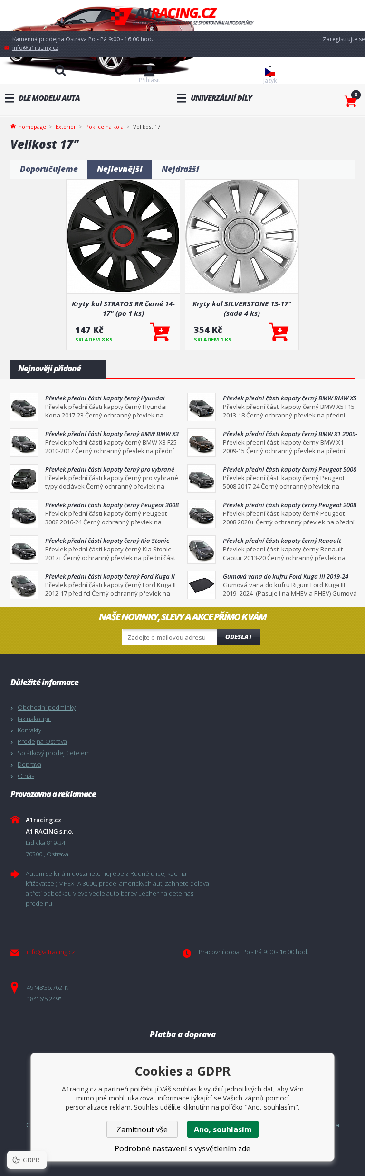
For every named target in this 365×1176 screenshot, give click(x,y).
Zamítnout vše (142, 1129)
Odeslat (238, 637)
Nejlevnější (120, 168)
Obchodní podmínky (47, 707)
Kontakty (29, 730)
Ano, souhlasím (223, 1129)
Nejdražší (180, 168)
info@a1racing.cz (35, 48)
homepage (32, 126)
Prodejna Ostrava (42, 741)
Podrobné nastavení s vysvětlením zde (182, 1148)
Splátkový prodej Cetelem (54, 753)
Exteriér (66, 126)
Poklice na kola (105, 126)
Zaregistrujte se (344, 39)
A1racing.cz (182, 15)
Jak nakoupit (34, 718)
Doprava (29, 764)
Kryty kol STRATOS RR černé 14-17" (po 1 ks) (123, 308)
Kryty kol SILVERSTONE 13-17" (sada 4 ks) (241, 308)
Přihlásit (149, 80)
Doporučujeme (49, 168)
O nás (26, 775)
